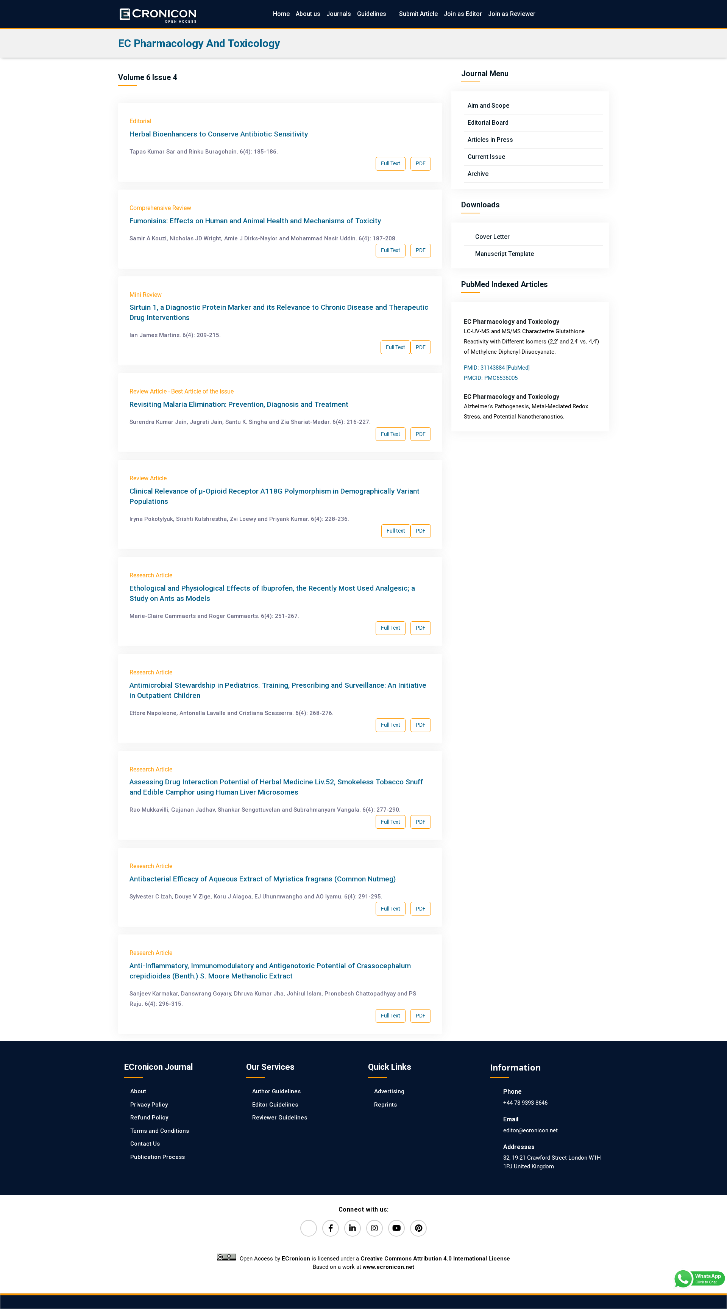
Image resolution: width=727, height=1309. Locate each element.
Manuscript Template (504, 253)
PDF (421, 163)
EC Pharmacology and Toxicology (199, 43)
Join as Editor (463, 13)
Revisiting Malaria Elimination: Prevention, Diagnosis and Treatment (238, 404)
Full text (396, 531)
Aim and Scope (488, 105)
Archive (478, 173)
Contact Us (145, 1143)
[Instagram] (374, 1228)
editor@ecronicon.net (530, 1130)
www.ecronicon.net (388, 1267)
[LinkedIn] (352, 1228)
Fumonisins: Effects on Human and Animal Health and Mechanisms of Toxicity (255, 220)
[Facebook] (330, 1228)
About (138, 1091)
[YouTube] (396, 1228)
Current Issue (486, 156)
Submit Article (418, 13)
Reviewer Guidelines (279, 1117)
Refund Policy (149, 1117)
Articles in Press (490, 139)
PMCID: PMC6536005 (491, 378)
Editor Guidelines (275, 1104)
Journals (338, 13)
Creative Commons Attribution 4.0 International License (435, 1258)
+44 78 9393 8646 (525, 1102)
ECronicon (296, 1258)
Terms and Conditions (159, 1130)
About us (308, 13)
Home (281, 13)
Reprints (385, 1104)
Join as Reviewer (511, 13)
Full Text (390, 163)
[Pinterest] (418, 1228)
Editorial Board (488, 122)
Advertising (389, 1091)
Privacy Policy (149, 1104)
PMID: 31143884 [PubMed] (497, 367)
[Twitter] (308, 1228)
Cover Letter (492, 236)
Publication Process (157, 1157)
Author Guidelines (276, 1091)
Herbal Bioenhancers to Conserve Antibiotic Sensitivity (218, 134)
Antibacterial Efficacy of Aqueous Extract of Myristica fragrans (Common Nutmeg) (262, 879)
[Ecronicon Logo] (157, 13)
